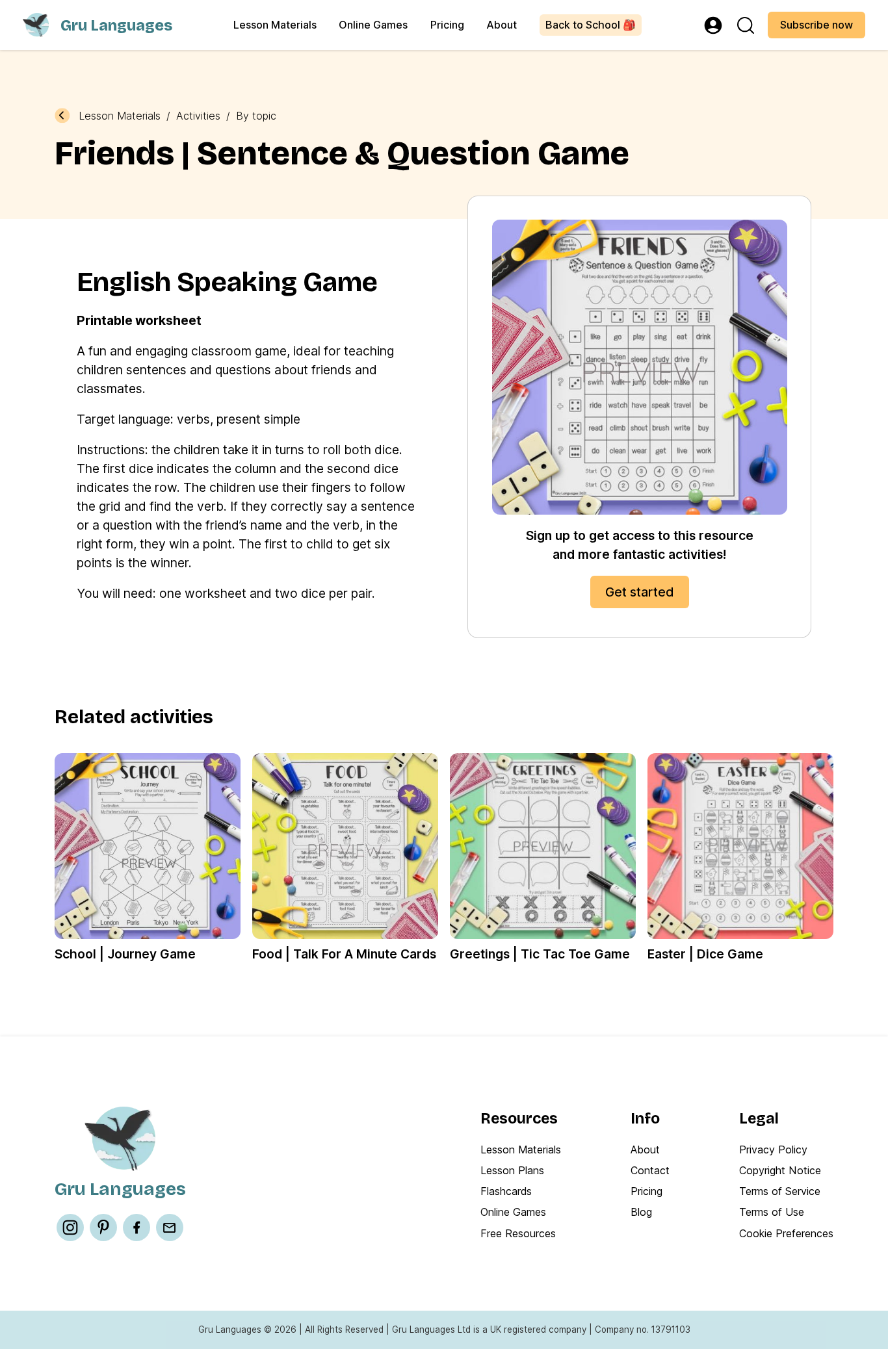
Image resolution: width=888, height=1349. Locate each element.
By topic (256, 115)
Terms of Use (771, 1211)
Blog (641, 1211)
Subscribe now (816, 24)
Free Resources (518, 1233)
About (501, 24)
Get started (639, 592)
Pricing (447, 24)
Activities (198, 115)
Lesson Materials (275, 24)
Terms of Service (779, 1191)
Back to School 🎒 (590, 24)
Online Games (373, 24)
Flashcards (506, 1191)
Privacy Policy (773, 1149)
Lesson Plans (512, 1170)
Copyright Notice (780, 1170)
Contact (650, 1170)
